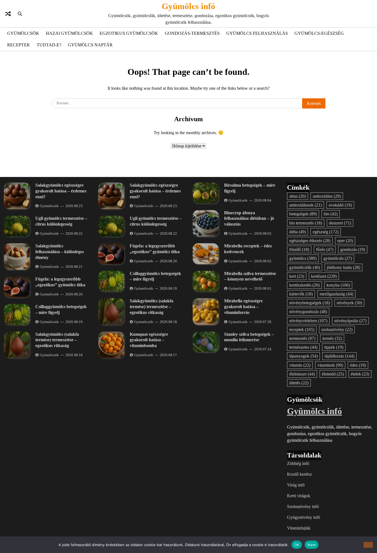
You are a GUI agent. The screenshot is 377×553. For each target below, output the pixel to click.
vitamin (299, 365)
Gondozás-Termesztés (192, 33)
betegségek (303, 213)
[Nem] (368, 545)
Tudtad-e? (49, 45)
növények (349, 302)
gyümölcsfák (304, 267)
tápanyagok (303, 356)
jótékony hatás (343, 267)
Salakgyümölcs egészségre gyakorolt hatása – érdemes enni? (60, 191)
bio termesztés (305, 223)
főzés (324, 249)
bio (331, 213)
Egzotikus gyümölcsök (129, 33)
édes (358, 365)
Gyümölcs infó (188, 6)
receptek (301, 329)
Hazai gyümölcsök (69, 33)
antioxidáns (327, 196)
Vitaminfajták (298, 528)
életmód (333, 374)
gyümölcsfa (337, 258)
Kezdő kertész (299, 474)
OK (296, 544)
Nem (311, 544)
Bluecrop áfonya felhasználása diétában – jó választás (249, 218)
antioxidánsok (305, 205)
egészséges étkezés (309, 240)
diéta (297, 231)
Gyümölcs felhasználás (257, 33)
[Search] (20, 14)
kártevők (301, 294)
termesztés (302, 338)
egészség (326, 231)
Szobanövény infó (303, 506)
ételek (360, 374)
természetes (303, 347)
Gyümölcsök (23, 33)
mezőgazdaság (336, 294)
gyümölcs (303, 258)
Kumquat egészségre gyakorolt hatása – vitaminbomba (149, 340)
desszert (340, 223)
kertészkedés (304, 285)
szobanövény (336, 329)
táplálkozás (339, 356)
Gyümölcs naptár (90, 45)
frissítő (299, 249)
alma (297, 196)
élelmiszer (302, 374)
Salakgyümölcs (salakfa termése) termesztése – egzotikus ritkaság (57, 340)
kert (296, 276)
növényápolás (350, 320)
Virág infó (296, 485)
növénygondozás (308, 311)
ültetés (299, 382)
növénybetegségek (309, 302)
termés (332, 338)
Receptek (18, 45)
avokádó (340, 205)
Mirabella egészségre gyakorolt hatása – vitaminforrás (243, 306)
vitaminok (330, 365)
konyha (338, 285)
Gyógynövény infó (303, 517)
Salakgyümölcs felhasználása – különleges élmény (59, 252)
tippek (333, 347)
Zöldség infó (298, 463)
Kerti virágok (298, 495)
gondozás (352, 249)
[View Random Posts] (8, 14)
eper (345, 240)
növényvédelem (308, 320)
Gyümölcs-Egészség (319, 33)
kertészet (324, 276)
